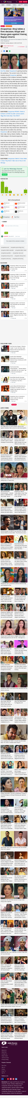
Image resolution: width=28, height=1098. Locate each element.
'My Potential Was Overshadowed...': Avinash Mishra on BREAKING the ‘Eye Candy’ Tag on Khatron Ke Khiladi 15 (18, 369)
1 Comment (21, 46)
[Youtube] (8, 1079)
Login (20, 1)
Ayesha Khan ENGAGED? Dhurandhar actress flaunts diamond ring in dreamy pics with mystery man (18, 359)
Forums (9, 5)
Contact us (4, 1054)
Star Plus (3, 71)
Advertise (4, 1052)
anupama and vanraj (18, 258)
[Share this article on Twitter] (7, 51)
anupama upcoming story (17, 247)
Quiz (19, 5)
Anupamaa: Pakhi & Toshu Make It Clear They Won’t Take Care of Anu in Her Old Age (14, 161)
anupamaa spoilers (6, 253)
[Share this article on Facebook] (4, 51)
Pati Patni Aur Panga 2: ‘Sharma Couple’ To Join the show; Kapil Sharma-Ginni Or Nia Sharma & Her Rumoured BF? (17, 349)
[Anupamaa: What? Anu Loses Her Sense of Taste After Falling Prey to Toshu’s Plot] (5, 268)
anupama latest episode (7, 250)
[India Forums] (7, 2)
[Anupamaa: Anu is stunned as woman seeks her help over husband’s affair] (5, 286)
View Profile (6, 47)
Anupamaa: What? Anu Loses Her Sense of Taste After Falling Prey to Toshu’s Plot (18, 267)
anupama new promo (20, 256)
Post (6, 233)
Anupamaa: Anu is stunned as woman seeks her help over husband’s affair (17, 285)
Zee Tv (3, 1067)
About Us (4, 1050)
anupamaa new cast (18, 253)
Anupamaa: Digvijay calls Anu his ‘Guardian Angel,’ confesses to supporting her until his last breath (18, 295)
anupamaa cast (5, 247)
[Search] (16, 1)
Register (25, 1)
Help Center (5, 1056)
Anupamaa (13, 71)
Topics (14, 5)
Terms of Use (5, 1057)
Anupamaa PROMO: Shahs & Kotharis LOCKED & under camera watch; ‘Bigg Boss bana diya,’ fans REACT (13, 114)
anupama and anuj (6, 258)
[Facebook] (3, 1079)
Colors (3, 1069)
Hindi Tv (2, 26)
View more (14, 404)
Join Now (5, 174)
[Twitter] (5, 1079)
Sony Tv (4, 1071)
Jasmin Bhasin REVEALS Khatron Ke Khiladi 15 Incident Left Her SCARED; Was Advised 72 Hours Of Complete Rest (18, 388)
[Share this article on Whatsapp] (10, 51)
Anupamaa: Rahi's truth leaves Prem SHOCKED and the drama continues (17, 304)
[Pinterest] (13, 1079)
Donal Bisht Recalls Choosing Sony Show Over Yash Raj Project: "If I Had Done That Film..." (18, 379)
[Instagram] (11, 1079)
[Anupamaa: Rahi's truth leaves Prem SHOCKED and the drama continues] (5, 305)
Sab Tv (3, 1073)
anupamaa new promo (7, 256)
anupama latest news (20, 250)
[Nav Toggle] (1, 1)
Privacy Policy (5, 1059)
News (3, 5)
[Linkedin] (16, 1079)
